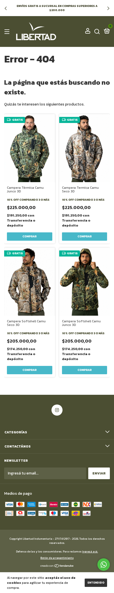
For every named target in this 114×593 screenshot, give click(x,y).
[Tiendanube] (57, 566)
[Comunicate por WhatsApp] (103, 564)
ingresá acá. (90, 551)
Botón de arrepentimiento (57, 558)
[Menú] (8, 31)
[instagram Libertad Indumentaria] (57, 410)
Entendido (95, 583)
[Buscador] (97, 31)
